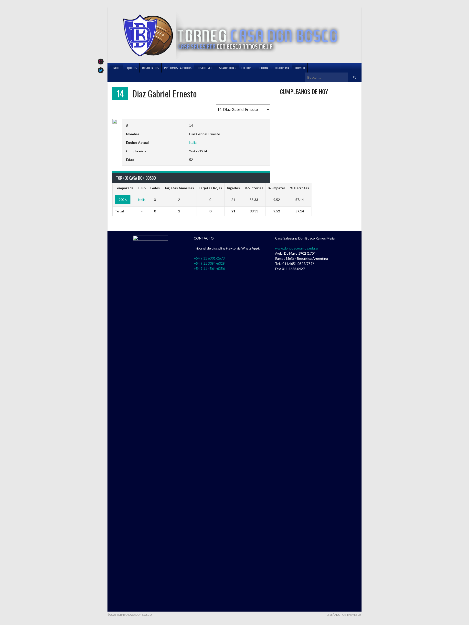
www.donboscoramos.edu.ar (297, 248)
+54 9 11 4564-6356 (209, 268)
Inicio (116, 67)
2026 (123, 200)
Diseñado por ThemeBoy (344, 614)
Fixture (246, 67)
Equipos (131, 67)
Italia (193, 142)
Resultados (150, 67)
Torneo (299, 67)
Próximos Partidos (178, 67)
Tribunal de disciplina (273, 67)
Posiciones (204, 67)
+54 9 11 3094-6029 (209, 263)
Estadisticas (227, 67)
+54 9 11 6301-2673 (209, 258)
